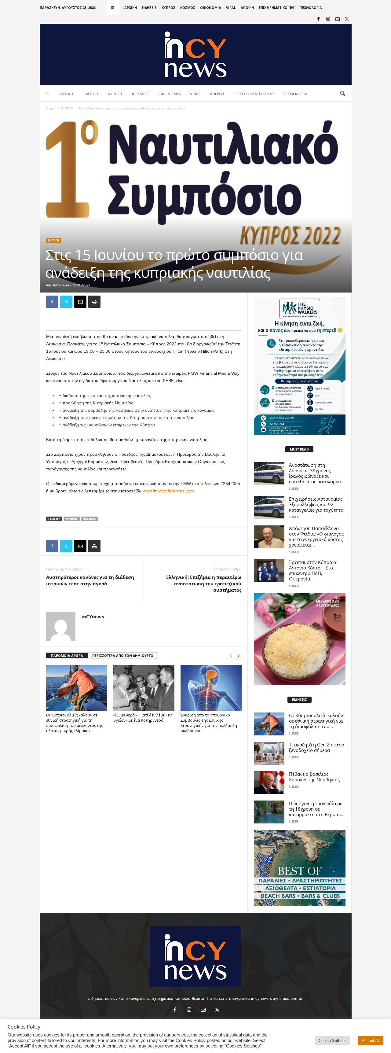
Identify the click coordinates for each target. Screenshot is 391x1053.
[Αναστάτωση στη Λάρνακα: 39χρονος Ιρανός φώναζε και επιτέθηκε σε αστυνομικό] (269, 473)
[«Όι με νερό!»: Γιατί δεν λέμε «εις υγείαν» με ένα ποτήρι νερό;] (143, 688)
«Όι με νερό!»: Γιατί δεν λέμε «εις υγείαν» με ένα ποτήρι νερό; (142, 717)
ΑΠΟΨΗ (247, 7)
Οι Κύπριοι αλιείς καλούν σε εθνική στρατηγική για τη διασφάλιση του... (316, 720)
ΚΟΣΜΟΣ (187, 7)
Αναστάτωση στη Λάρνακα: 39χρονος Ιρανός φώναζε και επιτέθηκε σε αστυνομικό (315, 473)
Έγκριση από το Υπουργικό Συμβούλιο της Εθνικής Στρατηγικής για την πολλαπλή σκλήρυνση (209, 722)
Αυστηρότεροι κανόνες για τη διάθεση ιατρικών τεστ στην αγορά (90, 580)
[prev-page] (231, 656)
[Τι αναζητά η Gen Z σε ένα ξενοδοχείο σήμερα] (269, 753)
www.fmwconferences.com (168, 490)
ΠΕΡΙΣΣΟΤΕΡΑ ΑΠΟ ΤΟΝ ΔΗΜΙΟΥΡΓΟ (122, 655)
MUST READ (299, 449)
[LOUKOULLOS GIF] (299, 639)
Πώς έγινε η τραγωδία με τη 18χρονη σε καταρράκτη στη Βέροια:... (317, 808)
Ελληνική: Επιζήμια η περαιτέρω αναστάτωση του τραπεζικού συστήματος (203, 583)
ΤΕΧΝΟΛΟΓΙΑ (311, 7)
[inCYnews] (196, 54)
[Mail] (337, 19)
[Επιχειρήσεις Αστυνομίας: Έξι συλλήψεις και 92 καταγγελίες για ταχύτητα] (269, 507)
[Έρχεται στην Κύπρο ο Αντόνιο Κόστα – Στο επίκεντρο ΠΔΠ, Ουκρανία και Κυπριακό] (269, 570)
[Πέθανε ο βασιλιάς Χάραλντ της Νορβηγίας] (269, 782)
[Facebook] (318, 19)
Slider (294, 488)
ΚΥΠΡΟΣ (168, 7)
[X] (347, 19)
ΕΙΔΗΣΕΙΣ (149, 7)
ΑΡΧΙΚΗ (130, 7)
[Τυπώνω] (94, 302)
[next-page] (239, 656)
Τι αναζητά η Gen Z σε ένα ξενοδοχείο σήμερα (316, 747)
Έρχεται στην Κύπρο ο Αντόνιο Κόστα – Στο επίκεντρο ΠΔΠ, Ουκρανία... (312, 570)
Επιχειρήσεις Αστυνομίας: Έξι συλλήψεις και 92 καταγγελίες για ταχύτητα (316, 504)
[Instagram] (328, 19)
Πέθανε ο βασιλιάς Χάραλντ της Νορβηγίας (314, 776)
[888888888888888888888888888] (299, 366)
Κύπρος (72, 519)
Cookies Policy (191, 1040)
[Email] (80, 302)
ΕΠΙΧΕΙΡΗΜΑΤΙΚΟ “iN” (277, 7)
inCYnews (61, 285)
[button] (342, 94)
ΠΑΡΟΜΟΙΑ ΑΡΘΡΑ (67, 655)
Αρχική (50, 108)
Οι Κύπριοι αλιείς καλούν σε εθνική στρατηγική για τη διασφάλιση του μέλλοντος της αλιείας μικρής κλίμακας (74, 722)
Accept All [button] (371, 1040)
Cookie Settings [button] (333, 1040)
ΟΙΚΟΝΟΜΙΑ (210, 7)
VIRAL (231, 7)
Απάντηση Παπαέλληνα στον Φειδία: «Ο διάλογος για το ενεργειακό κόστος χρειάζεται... (316, 536)
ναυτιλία (89, 519)
